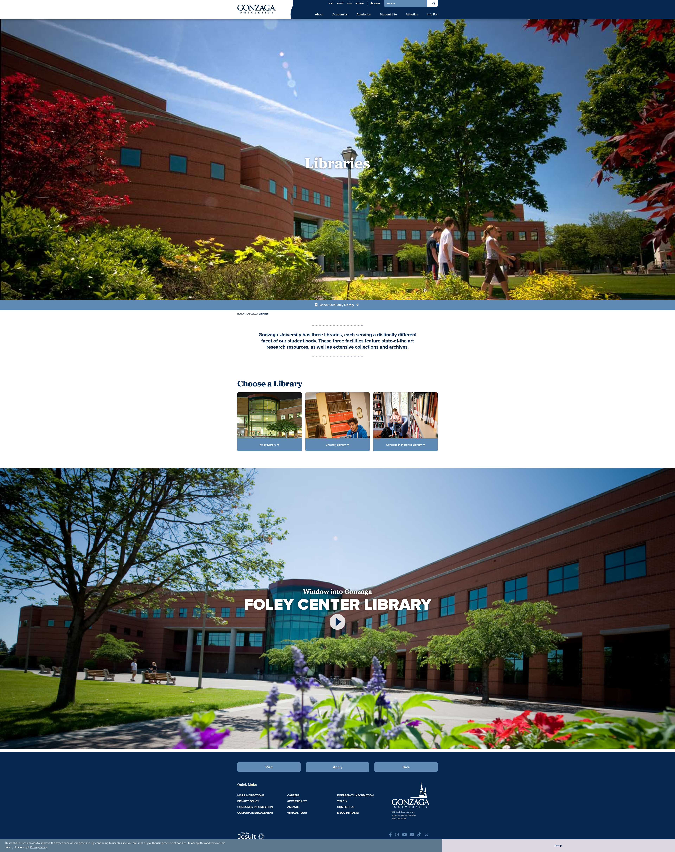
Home (240, 313)
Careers (293, 795)
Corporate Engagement (255, 813)
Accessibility (297, 801)
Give (349, 3)
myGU (377, 3)
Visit (331, 3)
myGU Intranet (348, 813)
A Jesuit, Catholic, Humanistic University (267, 838)
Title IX (342, 801)
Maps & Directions (251, 795)
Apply (340, 3)
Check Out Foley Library (337, 305)
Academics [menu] (340, 14)
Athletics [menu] (412, 14)
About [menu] (319, 14)
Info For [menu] (432, 14)
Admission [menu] (363, 14)
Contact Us (346, 807)
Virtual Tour (297, 813)
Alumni (359, 3)
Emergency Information (355, 795)
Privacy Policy (38, 847)
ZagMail (293, 807)
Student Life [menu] (388, 14)
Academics (251, 313)
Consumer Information (255, 807)
